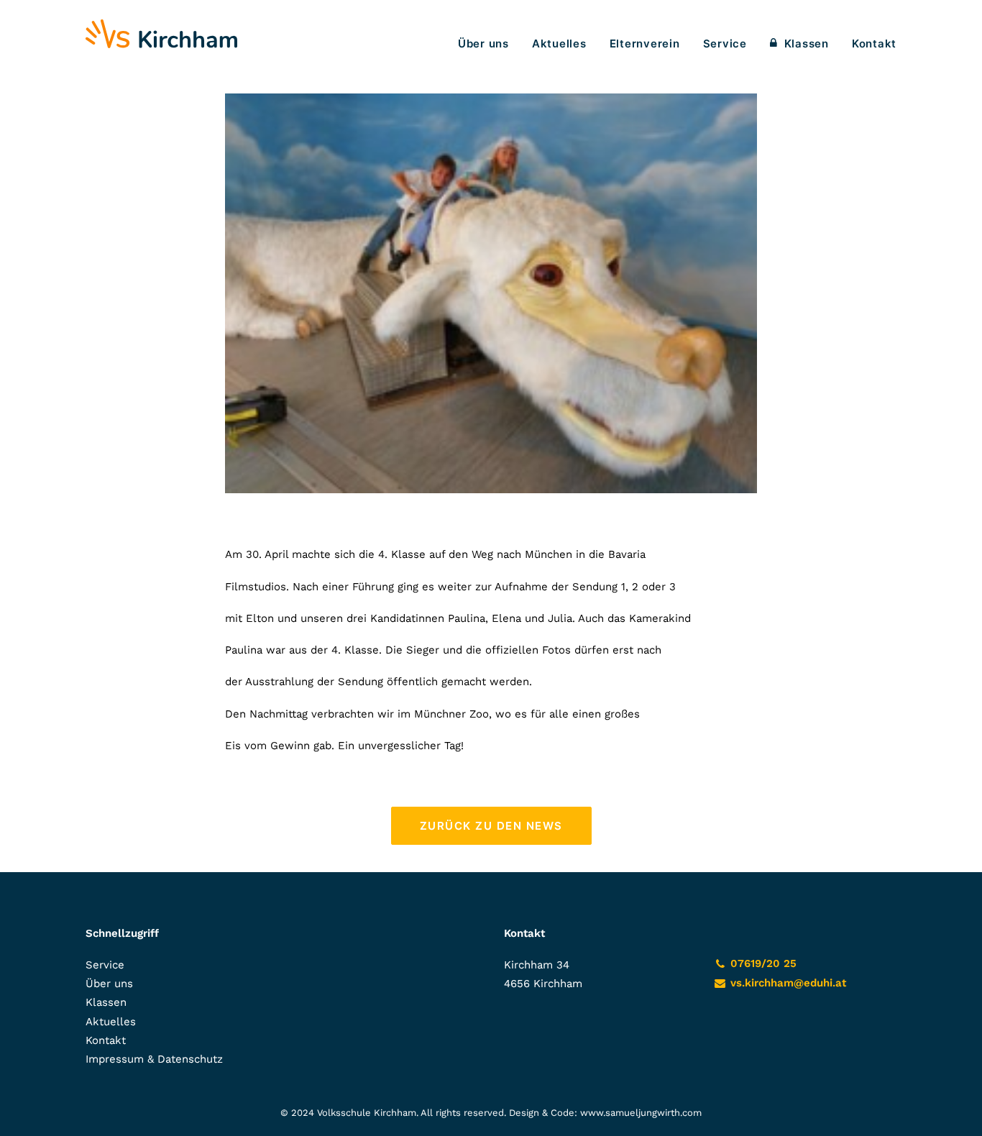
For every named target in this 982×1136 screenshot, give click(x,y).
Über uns (483, 43)
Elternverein (645, 43)
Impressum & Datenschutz (154, 1059)
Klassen (806, 43)
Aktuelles (559, 43)
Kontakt (874, 43)
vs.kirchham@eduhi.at (788, 982)
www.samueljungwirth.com (641, 1112)
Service (725, 43)
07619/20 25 (763, 963)
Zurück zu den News (491, 826)
